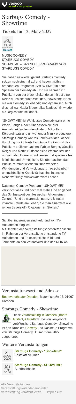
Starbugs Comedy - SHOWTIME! (38, 365)
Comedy (31, 328)
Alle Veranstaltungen (15, 384)
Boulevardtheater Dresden (20, 296)
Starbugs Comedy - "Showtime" (38, 351)
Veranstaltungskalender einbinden (24, 388)
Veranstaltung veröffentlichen (21, 392)
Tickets (7, 49)
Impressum (54, 392)
